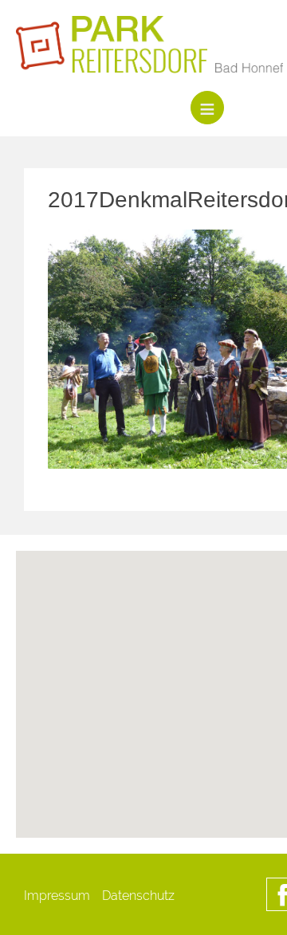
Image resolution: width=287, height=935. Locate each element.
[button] (207, 754)
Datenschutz (138, 895)
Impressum (57, 895)
